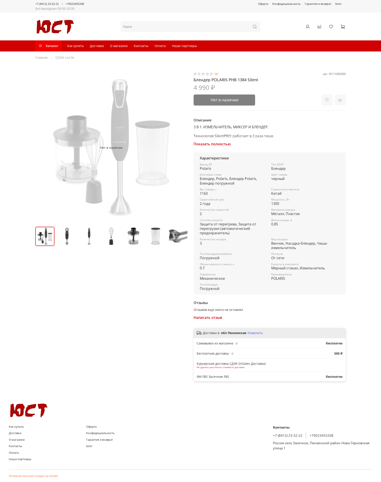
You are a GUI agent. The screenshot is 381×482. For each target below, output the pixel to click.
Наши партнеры (184, 46)
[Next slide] (181, 147)
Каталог (52, 46)
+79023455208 (74, 4)
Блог (338, 4)
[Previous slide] (41, 147)
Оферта (263, 4)
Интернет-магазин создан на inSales (33, 476)
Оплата (160, 46)
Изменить (255, 333)
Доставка (97, 46)
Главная (41, 57)
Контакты (141, 46)
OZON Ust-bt (64, 57)
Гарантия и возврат (318, 4)
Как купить (75, 46)
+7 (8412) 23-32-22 (47, 4)
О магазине (119, 46)
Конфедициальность (286, 4)
